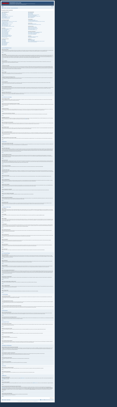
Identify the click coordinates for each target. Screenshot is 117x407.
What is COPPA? (4, 13)
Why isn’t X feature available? (31, 40)
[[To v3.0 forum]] (5, 3)
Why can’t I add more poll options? (5, 31)
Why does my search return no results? (32, 27)
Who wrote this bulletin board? (31, 39)
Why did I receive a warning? (5, 34)
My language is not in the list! (5, 23)
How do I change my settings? (5, 20)
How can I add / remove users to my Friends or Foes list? (34, 24)
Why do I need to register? (5, 12)
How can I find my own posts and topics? (32, 29)
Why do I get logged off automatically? (6, 17)
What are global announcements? (5, 42)
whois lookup (3, 387)
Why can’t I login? (4, 15)
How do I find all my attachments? (32, 37)
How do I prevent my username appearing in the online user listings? (9, 21)
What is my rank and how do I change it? (6, 25)
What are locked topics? (4, 44)
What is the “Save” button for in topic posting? (7, 35)
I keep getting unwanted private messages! (33, 20)
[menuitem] (3, 6)
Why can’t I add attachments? (5, 33)
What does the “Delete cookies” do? (6, 18)
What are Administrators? (31, 12)
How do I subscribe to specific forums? (32, 33)
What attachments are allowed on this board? (33, 36)
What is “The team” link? (31, 17)
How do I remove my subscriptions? (32, 34)
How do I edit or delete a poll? (5, 32)
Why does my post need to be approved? (6, 36)
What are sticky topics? (4, 43)
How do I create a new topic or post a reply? (7, 28)
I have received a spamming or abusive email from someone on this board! (36, 21)
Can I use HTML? (4, 40)
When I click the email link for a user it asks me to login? (8, 26)
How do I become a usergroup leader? (32, 15)
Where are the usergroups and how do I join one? (33, 14)
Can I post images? (4, 41)
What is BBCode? (4, 39)
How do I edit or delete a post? (5, 29)
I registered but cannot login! (5, 14)
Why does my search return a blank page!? (33, 28)
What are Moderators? (30, 13)
